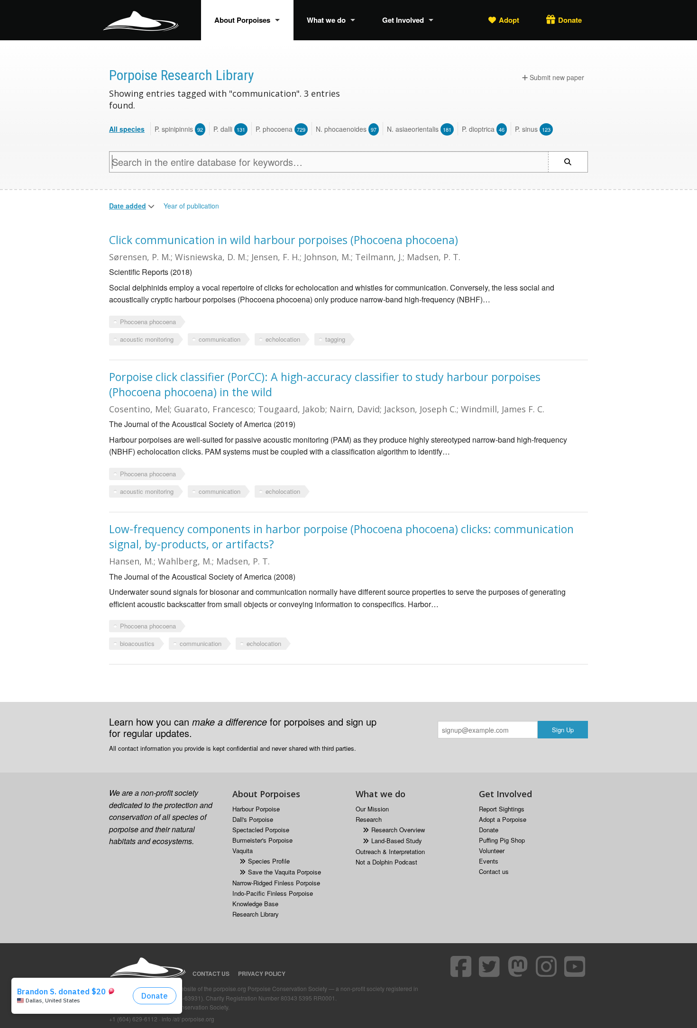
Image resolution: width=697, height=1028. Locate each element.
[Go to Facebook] (462, 966)
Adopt (509, 20)
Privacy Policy (261, 973)
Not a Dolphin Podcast (386, 861)
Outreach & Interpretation (390, 851)
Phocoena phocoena (148, 321)
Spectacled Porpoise (260, 829)
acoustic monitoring (147, 339)
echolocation (283, 339)
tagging (335, 339)
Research (369, 819)
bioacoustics (137, 643)
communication (219, 339)
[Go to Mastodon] (519, 966)
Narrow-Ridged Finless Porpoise (276, 882)
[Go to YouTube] (576, 966)
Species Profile (269, 860)
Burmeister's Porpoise (262, 840)
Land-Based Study (396, 840)
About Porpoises (242, 20)
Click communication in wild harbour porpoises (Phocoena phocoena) (283, 239)
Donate (570, 20)
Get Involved (403, 20)
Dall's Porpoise (252, 819)
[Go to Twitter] (491, 966)
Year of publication (191, 205)
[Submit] (568, 162)
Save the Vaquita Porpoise (284, 871)
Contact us (494, 871)
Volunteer (491, 850)
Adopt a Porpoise (502, 819)
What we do (326, 20)
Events (488, 860)
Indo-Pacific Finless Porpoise (272, 893)
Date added (127, 205)
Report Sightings (501, 808)
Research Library (255, 914)
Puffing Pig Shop (502, 840)
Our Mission (372, 808)
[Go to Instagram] (547, 966)
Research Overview (398, 829)
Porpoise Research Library (181, 75)
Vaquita (242, 850)
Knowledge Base (255, 903)
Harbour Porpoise (256, 808)
